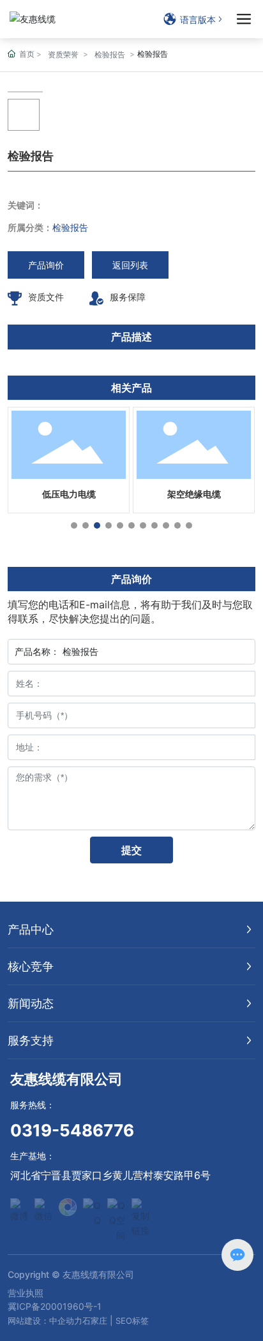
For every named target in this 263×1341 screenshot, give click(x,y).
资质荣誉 (63, 54)
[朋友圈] (68, 1207)
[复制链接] (140, 1207)
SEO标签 (132, 1320)
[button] (74, 525)
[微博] (19, 1207)
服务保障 (128, 296)
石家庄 (94, 1320)
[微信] (43, 1207)
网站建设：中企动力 (45, 1320)
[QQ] (92, 1207)
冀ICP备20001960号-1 (54, 1306)
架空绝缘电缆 (194, 493)
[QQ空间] (116, 1207)
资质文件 (46, 296)
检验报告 (109, 54)
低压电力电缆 (69, 493)
